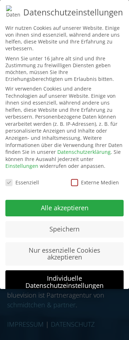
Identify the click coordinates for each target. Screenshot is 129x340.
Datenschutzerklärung (84, 151)
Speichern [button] (64, 229)
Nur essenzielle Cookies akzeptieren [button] (64, 254)
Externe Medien (100, 182)
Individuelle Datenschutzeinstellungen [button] (64, 282)
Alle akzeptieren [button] (65, 207)
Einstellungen (21, 165)
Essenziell (27, 182)
